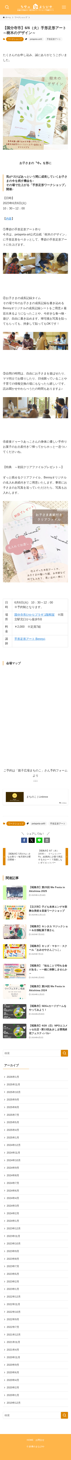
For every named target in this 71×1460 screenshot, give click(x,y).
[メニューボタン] (64, 7)
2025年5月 (13, 1122)
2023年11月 (13, 1236)
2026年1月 (13, 1076)
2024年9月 (13, 1167)
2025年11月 (13, 1084)
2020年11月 (13, 1357)
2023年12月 (14, 1228)
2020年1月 (13, 1395)
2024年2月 (13, 1213)
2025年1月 (13, 1137)
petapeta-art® (36, 39)
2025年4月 (13, 1129)
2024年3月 (13, 1205)
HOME (30, 1440)
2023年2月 (13, 1281)
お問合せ (40, 1440)
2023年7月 (13, 1266)
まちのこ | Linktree (37, 796)
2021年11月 (13, 1342)
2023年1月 (13, 1288)
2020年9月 (13, 1364)
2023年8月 (13, 1258)
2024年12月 (14, 1145)
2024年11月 (13, 1152)
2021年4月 (13, 1349)
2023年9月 (13, 1251)
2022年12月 (14, 1296)
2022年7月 (13, 1326)
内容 (9, 218)
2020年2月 (13, 1387)
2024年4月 (13, 1198)
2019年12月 (14, 1402)
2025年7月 (13, 1114)
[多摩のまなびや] (35, 7)
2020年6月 (13, 1372)
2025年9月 (13, 1099)
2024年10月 (14, 1160)
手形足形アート (54, 39)
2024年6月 (13, 1190)
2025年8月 (13, 1107)
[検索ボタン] (7, 7)
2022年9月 (13, 1319)
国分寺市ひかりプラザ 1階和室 (34, 614)
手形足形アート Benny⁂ (29, 638)
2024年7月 (13, 1183)
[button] (24, 840)
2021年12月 (14, 1334)
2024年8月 (13, 1175)
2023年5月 (13, 1273)
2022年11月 (13, 1304)
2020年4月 (13, 1380)
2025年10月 (14, 1092)
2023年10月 (14, 1243)
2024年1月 (13, 1220)
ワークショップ (15, 39)
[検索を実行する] (64, 1053)
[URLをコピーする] (47, 840)
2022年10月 (14, 1311)
